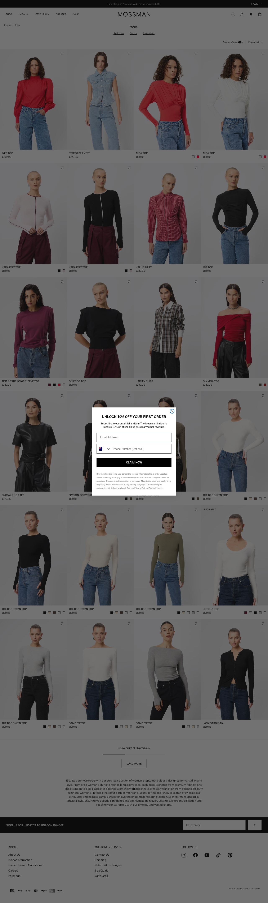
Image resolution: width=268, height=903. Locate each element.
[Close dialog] (172, 411)
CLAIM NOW (134, 462)
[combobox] (104, 448)
